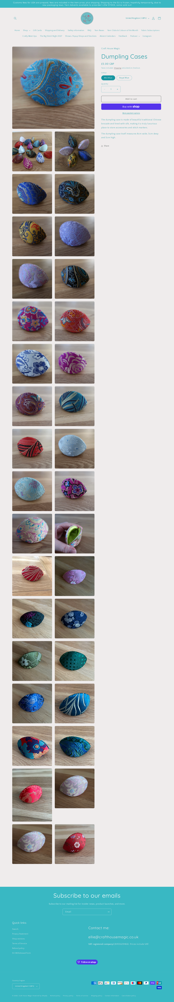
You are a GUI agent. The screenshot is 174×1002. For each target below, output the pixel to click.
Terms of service (82, 996)
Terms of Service (19, 943)
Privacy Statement (20, 934)
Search (15, 929)
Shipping (117, 68)
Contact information (112, 996)
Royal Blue (124, 78)
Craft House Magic (25, 996)
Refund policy (18, 948)
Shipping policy (96, 996)
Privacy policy (68, 996)
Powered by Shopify (40, 996)
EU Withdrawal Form (21, 953)
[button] (15, 18)
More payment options (131, 113)
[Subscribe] (108, 912)
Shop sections (18, 939)
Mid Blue (108, 78)
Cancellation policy (129, 996)
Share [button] (106, 146)
